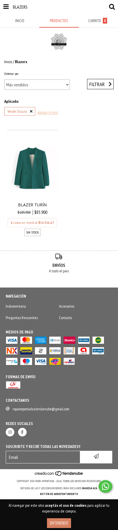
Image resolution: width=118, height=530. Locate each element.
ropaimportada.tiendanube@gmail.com (41, 408)
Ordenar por (11, 73)
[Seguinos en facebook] (22, 432)
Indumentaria (16, 306)
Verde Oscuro (17, 111)
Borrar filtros (48, 112)
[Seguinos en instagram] (10, 432)
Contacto (65, 317)
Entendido (59, 523)
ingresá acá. (90, 488)
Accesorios (66, 306)
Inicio (8, 61)
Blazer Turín (32, 204)
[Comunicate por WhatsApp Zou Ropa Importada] (105, 486)
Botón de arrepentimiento (59, 494)
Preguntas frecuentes (22, 317)
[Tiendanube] (59, 475)
